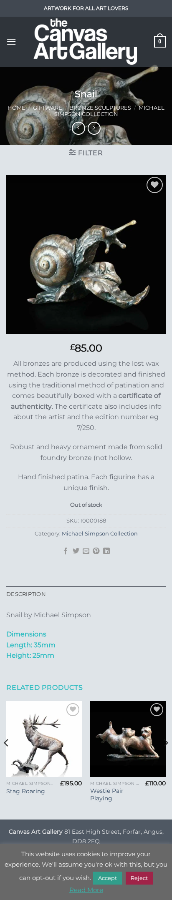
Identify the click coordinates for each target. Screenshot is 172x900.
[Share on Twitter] (75, 551)
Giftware (47, 108)
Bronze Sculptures (100, 108)
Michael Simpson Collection (109, 111)
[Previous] (7, 759)
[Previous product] (94, 128)
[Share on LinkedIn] (106, 551)
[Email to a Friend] (86, 551)
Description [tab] (26, 594)
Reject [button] (139, 878)
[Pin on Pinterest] (96, 551)
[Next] (165, 759)
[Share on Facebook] (65, 551)
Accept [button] (107, 878)
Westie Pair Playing (107, 794)
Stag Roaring (25, 791)
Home (16, 108)
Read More (86, 890)
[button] (11, 41)
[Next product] (78, 128)
